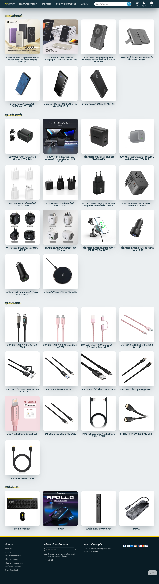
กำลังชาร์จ (46, 3)
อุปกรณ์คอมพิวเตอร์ (28, 3)
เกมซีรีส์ (60, 510)
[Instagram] (49, 560)
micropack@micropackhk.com (100, 548)
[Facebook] (45, 560)
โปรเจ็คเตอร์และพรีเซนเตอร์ (98, 510)
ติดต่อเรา (8, 549)
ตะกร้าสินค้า (151, 4)
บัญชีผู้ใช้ (144, 4)
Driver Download (11, 570)
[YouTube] (52, 560)
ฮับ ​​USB (136, 510)
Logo (10, 4)
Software (85, 3)
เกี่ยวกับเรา (9, 552)
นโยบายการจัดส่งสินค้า (13, 556)
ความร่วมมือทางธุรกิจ (66, 3)
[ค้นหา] (129, 4)
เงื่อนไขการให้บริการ (13, 566)
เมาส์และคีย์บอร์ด (22, 510)
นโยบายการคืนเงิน (12, 559)
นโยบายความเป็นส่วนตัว (14, 563)
